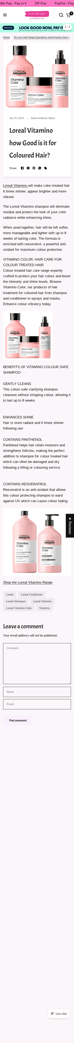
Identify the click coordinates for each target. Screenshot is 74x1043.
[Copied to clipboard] (45, 165)
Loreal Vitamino (15, 183)
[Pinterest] (33, 165)
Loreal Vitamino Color (19, 605)
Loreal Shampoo (15, 599)
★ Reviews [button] (70, 525)
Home (6, 34)
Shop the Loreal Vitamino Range (27, 580)
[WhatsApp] (39, 165)
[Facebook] (22, 165)
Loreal (9, 592)
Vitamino (44, 605)
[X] (28, 165)
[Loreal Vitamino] (27, 333)
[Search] (61, 15)
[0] (68, 15)
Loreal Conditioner (31, 592)
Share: (13, 166)
